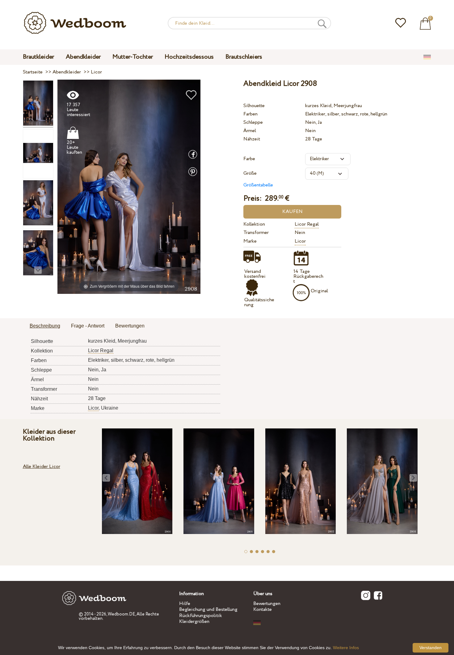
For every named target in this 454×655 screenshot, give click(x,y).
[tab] (45, 326)
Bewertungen (266, 603)
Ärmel (249, 131)
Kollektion (254, 224)
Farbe (249, 159)
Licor (300, 241)
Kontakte (262, 609)
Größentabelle (258, 185)
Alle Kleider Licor (41, 466)
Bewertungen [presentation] (130, 325)
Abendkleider (83, 56)
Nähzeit (251, 139)
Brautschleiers (243, 56)
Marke (250, 241)
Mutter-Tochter (132, 56)
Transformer (256, 233)
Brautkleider (38, 56)
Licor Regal (307, 224)
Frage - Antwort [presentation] (87, 325)
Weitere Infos (346, 647)
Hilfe (184, 603)
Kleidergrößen (194, 621)
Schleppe (253, 122)
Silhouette (254, 106)
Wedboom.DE (121, 614)
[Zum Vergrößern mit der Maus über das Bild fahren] (128, 186)
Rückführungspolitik (200, 615)
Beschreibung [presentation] (45, 325)
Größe (250, 173)
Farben (250, 114)
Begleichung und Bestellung (208, 609)
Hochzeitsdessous (189, 56)
